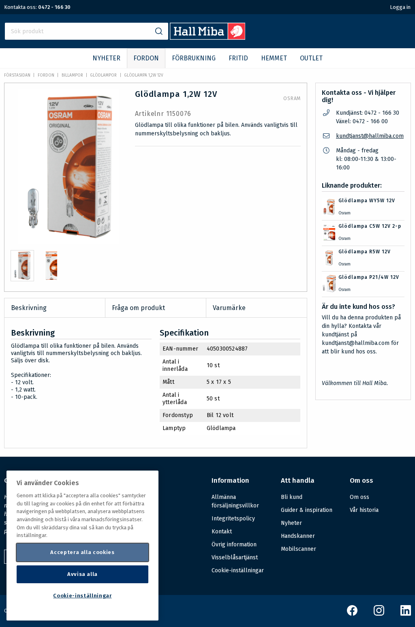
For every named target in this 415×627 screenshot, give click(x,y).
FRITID (238, 58)
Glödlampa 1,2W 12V (143, 75)
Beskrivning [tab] (29, 308)
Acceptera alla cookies (82, 552)
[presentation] (22, 265)
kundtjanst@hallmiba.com (370, 136)
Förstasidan (17, 75)
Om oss (359, 497)
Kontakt (222, 531)
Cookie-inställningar (238, 570)
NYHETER (106, 58)
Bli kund (291, 497)
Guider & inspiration (306, 510)
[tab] (22, 265)
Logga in (400, 7)
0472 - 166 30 (54, 7)
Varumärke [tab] (229, 308)
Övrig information (234, 544)
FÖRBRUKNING (194, 58)
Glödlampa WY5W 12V (366, 200)
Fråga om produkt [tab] (138, 308)
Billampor (72, 75)
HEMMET (274, 58)
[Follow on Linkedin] (405, 613)
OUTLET (311, 58)
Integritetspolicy (233, 518)
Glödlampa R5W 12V (364, 252)
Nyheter (291, 523)
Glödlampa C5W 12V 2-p (369, 226)
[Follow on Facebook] (352, 613)
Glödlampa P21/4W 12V (368, 277)
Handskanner (298, 536)
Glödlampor (103, 75)
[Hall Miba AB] (208, 37)
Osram (292, 98)
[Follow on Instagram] (379, 613)
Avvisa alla (82, 574)
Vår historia (364, 510)
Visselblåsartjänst (235, 557)
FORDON (146, 58)
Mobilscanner (298, 549)
